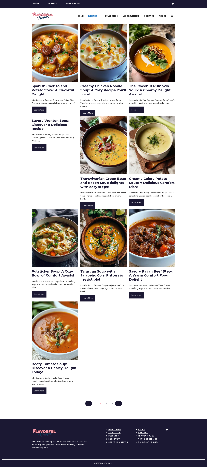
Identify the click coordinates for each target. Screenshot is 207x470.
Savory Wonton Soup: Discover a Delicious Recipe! (50, 125)
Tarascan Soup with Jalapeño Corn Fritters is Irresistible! (101, 275)
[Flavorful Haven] (42, 16)
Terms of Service (147, 439)
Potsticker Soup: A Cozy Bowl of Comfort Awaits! (53, 273)
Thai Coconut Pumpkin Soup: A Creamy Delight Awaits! (150, 90)
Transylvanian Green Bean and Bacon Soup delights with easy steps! (103, 183)
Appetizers (114, 433)
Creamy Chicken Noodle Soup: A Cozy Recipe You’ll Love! (103, 90)
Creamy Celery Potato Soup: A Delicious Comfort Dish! (152, 183)
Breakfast (114, 439)
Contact (149, 16)
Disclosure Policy (148, 442)
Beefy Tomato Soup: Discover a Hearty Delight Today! (54, 368)
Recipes (92, 16)
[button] (172, 16)
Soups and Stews (118, 442)
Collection (111, 16)
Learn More (39, 109)
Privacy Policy (146, 436)
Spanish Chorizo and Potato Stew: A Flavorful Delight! (53, 90)
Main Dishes (114, 430)
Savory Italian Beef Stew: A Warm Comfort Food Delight (151, 275)
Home (80, 16)
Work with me (131, 16)
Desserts (113, 436)
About (162, 16)
